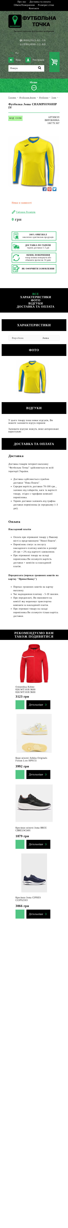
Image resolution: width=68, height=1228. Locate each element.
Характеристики (35, 297)
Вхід (18, 60)
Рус (17, 53)
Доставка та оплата (40, 1)
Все (35, 293)
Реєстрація (38, 60)
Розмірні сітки (46, 5)
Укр (12, 53)
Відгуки (35, 303)
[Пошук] (39, 68)
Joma (45, 338)
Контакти (34, 8)
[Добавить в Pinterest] (49, 189)
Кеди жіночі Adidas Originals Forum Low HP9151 (31, 759)
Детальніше (36, 704)
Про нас (21, 1)
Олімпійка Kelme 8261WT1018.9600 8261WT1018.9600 (25, 689)
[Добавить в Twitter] (54, 189)
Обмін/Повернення (24, 5)
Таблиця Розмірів (25, 212)
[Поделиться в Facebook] (45, 189)
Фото (36, 300)
